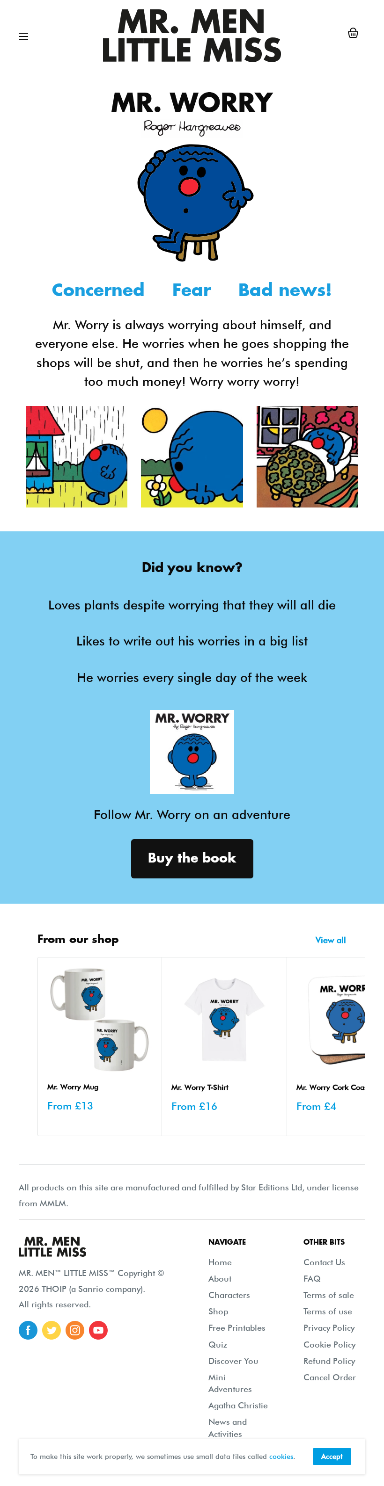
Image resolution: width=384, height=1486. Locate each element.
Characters (229, 1295)
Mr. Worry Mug (72, 1086)
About (219, 1278)
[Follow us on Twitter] (51, 1330)
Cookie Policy (329, 1344)
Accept (332, 1456)
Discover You (233, 1361)
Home (220, 1262)
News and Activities (227, 1427)
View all (332, 940)
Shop (218, 1311)
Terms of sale (328, 1295)
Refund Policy (329, 1361)
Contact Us (324, 1262)
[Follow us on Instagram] (75, 1330)
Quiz (217, 1344)
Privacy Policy (328, 1328)
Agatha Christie (238, 1405)
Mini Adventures (230, 1383)
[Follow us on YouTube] (98, 1330)
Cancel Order (329, 1377)
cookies (281, 1456)
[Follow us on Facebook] (28, 1330)
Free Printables (237, 1328)
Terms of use (327, 1311)
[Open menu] (23, 36)
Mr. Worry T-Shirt (200, 1087)
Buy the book (192, 858)
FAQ (312, 1278)
